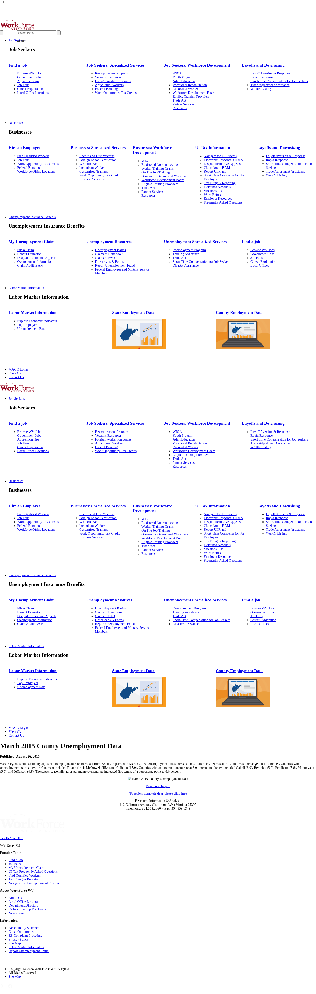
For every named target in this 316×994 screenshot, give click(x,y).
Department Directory (23, 905)
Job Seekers (17, 40)
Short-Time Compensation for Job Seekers (279, 81)
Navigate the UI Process (220, 156)
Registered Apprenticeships (159, 164)
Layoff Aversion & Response (270, 73)
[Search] (30, 32)
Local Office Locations (33, 92)
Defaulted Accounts (217, 187)
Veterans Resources (108, 77)
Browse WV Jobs (29, 73)
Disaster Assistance (186, 265)
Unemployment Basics (110, 250)
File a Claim (25, 250)
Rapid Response (261, 77)
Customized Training (93, 171)
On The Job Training (155, 172)
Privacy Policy (18, 939)
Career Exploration (30, 89)
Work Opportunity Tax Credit (99, 175)
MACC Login (18, 369)
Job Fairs (23, 85)
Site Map (15, 943)
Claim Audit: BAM (217, 167)
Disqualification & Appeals (222, 164)
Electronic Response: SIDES (223, 160)
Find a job (18, 65)
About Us (15, 898)
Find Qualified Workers (33, 156)
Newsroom (16, 913)
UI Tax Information (212, 147)
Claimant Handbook (109, 254)
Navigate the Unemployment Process (34, 883)
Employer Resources (218, 198)
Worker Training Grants (157, 168)
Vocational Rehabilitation (190, 85)
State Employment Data (133, 312)
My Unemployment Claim (32, 241)
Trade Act (179, 100)
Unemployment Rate (31, 328)
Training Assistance (186, 254)
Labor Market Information (26, 288)
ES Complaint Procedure (25, 935)
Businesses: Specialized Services (98, 147)
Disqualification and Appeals (36, 258)
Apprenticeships (28, 81)
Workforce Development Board (194, 92)
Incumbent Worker (92, 167)
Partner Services (184, 104)
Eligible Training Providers (191, 96)
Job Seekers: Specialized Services (115, 65)
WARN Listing (260, 89)
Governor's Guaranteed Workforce (164, 176)
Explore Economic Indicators (37, 321)
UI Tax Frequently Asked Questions (33, 871)
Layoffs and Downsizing (263, 65)
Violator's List (213, 191)
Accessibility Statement (24, 928)
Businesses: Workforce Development (152, 150)
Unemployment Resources (109, 241)
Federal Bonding (106, 89)
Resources (180, 108)
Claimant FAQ (105, 258)
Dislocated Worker (185, 89)
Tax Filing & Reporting (220, 183)
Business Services (91, 179)
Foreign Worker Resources (113, 81)
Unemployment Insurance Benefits (32, 217)
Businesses (16, 123)
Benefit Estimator (29, 254)
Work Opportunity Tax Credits (116, 92)
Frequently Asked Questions (223, 202)
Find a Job (16, 860)
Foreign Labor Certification (98, 160)
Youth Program (183, 77)
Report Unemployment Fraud (115, 265)
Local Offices (259, 265)
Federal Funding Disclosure (27, 909)
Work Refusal (213, 194)
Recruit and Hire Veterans (96, 156)
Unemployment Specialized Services (195, 241)
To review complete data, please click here (158, 793)
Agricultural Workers (109, 85)
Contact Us (16, 377)
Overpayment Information (34, 261)
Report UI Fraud (215, 171)
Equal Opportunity (21, 931)
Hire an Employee (24, 147)
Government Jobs (29, 77)
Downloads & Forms (109, 261)
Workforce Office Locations (36, 171)
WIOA (177, 73)
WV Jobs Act (88, 164)
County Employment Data (239, 312)
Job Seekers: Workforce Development (197, 65)
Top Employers (27, 325)
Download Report (158, 786)
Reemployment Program (111, 73)
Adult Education (184, 81)
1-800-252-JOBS (11, 838)
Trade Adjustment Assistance (270, 85)
